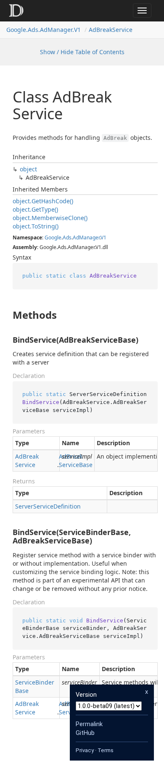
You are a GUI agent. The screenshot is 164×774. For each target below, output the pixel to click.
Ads (67, 237)
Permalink (89, 724)
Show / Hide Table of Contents (82, 52)
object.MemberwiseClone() (50, 218)
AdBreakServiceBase (76, 460)
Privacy (85, 750)
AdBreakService (110, 30)
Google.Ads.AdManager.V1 (43, 30)
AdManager (86, 237)
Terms (106, 750)
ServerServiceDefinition (48, 506)
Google (53, 237)
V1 (103, 237)
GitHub (85, 733)
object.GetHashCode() (43, 201)
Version (86, 694)
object (28, 169)
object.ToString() (35, 226)
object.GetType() (35, 209)
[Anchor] (5, 315)
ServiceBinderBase (34, 686)
